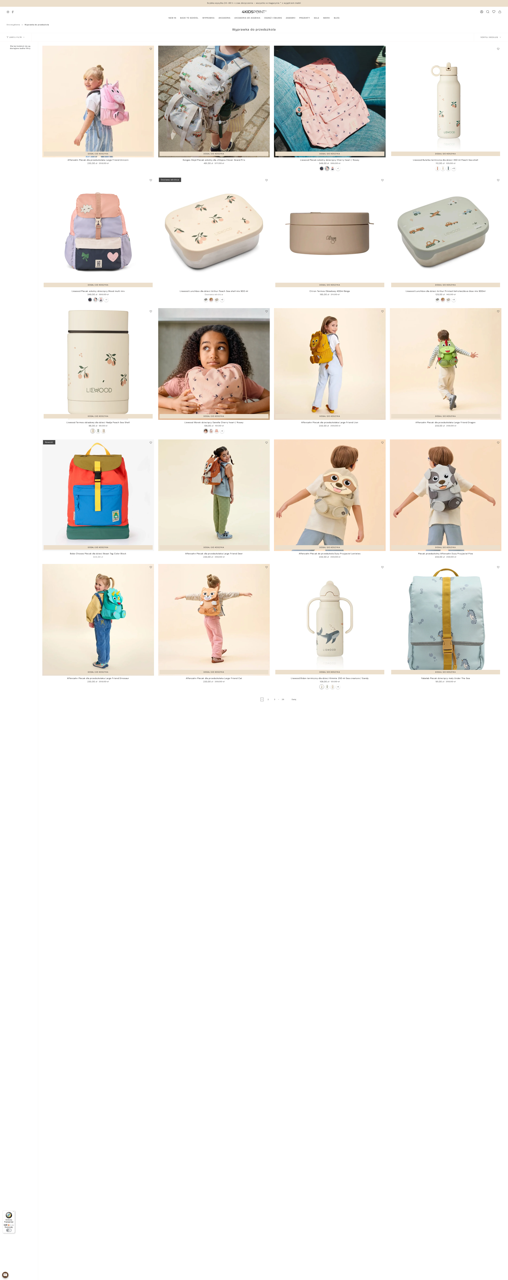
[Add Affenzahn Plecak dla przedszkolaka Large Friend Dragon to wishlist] (498, 311)
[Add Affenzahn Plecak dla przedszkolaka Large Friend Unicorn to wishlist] (151, 49)
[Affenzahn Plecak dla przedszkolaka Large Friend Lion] (330, 364)
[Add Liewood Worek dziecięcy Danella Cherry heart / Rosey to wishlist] (266, 311)
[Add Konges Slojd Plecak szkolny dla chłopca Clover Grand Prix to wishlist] (266, 49)
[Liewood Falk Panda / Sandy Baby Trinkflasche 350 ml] (443, 168)
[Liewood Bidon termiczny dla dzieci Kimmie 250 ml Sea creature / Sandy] (330, 620)
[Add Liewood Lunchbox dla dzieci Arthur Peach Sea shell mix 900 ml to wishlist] (266, 180)
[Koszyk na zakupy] (500, 12)
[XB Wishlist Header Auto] (494, 12)
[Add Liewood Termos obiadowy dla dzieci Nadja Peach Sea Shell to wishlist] (151, 311)
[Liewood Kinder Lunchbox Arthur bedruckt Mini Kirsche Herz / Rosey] (211, 299)
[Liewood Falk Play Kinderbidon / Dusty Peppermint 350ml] (448, 168)
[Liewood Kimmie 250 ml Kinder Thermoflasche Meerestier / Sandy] (321, 686)
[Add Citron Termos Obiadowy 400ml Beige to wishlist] (382, 180)
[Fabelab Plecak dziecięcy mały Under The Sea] (446, 620)
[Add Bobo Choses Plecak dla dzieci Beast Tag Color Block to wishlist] (151, 442)
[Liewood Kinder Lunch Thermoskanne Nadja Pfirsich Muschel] (92, 431)
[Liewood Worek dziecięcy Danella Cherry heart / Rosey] (214, 364)
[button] (208, 18)
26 (283, 699)
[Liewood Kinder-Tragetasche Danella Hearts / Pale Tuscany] (211, 431)
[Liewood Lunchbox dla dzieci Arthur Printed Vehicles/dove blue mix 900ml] (446, 233)
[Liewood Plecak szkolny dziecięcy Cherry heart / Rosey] (330, 101)
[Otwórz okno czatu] (5, 1275)
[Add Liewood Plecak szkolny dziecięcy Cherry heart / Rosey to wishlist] (382, 49)
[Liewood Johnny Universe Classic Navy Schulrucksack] (321, 168)
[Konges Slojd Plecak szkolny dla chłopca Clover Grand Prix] (214, 101)
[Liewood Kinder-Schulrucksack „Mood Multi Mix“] (332, 168)
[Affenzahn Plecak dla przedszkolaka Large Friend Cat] (214, 620)
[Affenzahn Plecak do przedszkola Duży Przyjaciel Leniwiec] (330, 495)
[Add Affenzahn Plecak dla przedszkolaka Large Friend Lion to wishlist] (382, 311)
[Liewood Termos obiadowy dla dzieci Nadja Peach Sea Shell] (98, 364)
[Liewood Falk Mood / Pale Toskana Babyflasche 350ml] (437, 168)
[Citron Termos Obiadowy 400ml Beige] (330, 233)
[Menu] (13, 1212)
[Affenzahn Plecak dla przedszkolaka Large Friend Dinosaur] (98, 620)
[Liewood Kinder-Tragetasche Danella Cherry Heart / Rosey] (205, 431)
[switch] (9, 1230)
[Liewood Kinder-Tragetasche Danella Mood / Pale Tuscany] (216, 431)
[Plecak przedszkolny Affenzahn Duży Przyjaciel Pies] (446, 495)
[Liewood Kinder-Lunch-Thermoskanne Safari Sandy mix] (103, 431)
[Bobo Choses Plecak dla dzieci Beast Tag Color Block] (98, 495)
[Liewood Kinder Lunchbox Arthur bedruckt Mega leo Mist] (205, 299)
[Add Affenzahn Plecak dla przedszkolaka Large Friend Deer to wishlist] (266, 442)
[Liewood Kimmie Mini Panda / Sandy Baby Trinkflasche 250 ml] (332, 686)
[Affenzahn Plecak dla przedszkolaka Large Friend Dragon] (446, 364)
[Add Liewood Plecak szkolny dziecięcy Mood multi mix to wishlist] (151, 180)
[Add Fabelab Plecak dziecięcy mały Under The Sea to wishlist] (498, 567)
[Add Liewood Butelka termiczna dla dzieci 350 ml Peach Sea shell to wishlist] (498, 49)
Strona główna (13, 25)
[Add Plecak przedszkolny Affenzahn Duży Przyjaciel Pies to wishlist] (498, 442)
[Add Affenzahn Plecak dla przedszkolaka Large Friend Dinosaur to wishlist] (151, 567)
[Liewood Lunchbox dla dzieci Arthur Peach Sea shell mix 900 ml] (214, 233)
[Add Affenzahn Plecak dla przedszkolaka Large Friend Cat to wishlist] (266, 567)
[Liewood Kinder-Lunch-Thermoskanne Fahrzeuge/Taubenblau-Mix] (98, 431)
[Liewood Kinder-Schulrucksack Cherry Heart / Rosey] (327, 168)
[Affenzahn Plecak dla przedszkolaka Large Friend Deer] (214, 495)
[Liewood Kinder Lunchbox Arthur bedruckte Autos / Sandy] (216, 299)
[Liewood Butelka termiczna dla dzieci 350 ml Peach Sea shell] (446, 101)
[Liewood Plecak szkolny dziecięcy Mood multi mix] (98, 233)
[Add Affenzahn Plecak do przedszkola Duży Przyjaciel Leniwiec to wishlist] (382, 442)
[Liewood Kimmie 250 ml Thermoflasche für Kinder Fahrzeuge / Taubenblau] (327, 686)
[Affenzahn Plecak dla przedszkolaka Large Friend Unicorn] (98, 101)
